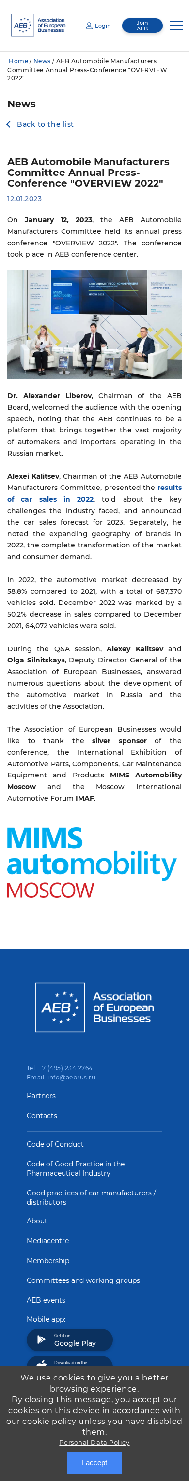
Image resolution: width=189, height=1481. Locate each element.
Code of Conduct (55, 1144)
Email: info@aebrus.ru (61, 1077)
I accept (94, 1462)
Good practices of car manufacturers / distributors (91, 1198)
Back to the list (45, 124)
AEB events (46, 1300)
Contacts (42, 1115)
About (37, 1221)
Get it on (75, 1340)
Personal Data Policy (94, 1442)
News (42, 61)
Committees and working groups (83, 1280)
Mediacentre (48, 1241)
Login (102, 25)
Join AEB (142, 25)
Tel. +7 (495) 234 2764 (60, 1068)
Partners (41, 1096)
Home (18, 61)
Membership (48, 1260)
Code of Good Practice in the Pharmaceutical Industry (76, 1169)
